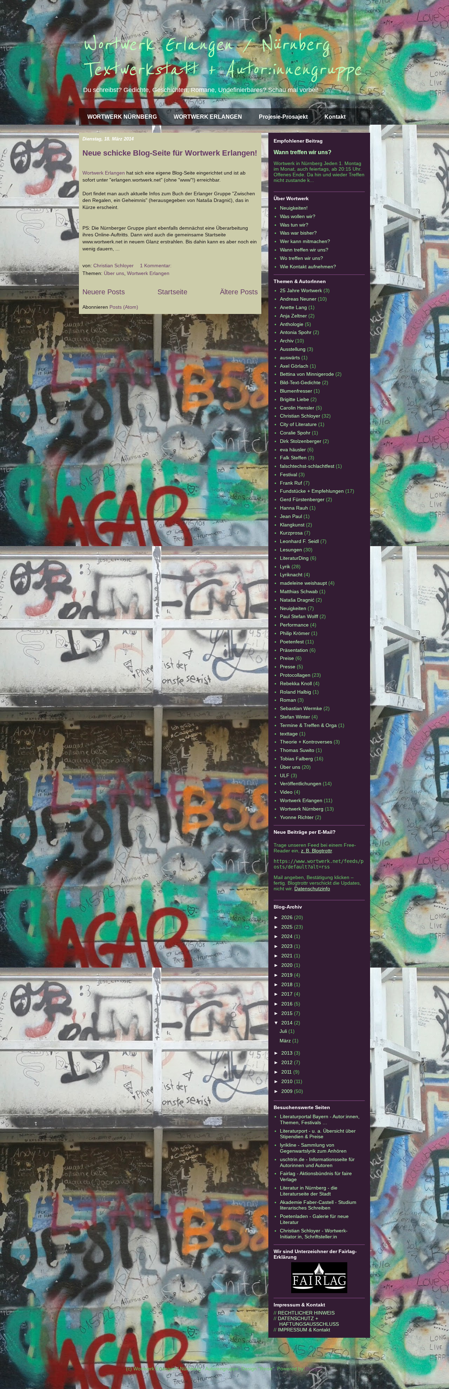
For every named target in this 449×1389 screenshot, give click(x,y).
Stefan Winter (295, 717)
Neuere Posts (103, 292)
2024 (287, 936)
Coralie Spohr (295, 432)
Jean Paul (291, 516)
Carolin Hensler (297, 408)
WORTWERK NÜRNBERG (122, 117)
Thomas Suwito (297, 750)
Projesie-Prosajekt (283, 117)
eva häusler (293, 449)
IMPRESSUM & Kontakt (304, 1329)
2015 (287, 1013)
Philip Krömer (295, 633)
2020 (287, 965)
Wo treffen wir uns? (301, 258)
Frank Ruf (291, 483)
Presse (287, 666)
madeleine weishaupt (303, 583)
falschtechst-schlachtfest (307, 466)
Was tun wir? (294, 225)
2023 (287, 946)
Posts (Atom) (123, 307)
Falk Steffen (293, 457)
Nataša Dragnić (297, 600)
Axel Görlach (294, 366)
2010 (287, 1081)
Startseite (172, 292)
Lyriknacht (291, 574)
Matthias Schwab (299, 591)
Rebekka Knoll (296, 683)
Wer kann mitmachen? (305, 241)
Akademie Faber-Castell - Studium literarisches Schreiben (318, 1205)
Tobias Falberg (296, 758)
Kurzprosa (291, 533)
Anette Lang (293, 307)
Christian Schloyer (300, 416)
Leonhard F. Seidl (299, 541)
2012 (287, 1062)
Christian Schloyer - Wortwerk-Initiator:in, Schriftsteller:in (314, 1233)
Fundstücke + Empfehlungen (312, 491)
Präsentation (294, 650)
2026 (287, 917)
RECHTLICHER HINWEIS (306, 1313)
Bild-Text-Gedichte (300, 382)
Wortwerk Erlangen (103, 173)
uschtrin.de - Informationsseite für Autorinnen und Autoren (317, 1162)
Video (286, 792)
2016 (287, 1004)
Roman (288, 700)
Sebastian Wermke (301, 708)
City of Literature (298, 424)
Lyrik (285, 566)
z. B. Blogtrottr (316, 850)
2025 (287, 927)
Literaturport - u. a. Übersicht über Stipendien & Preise (318, 1134)
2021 (287, 955)
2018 (287, 984)
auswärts (290, 357)
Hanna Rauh (294, 508)
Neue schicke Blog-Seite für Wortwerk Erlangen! (169, 153)
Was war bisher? (298, 233)
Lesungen (291, 549)
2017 (287, 994)
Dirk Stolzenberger (300, 441)
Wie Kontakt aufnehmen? (308, 266)
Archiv (287, 340)
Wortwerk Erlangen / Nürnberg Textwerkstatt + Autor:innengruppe (221, 57)
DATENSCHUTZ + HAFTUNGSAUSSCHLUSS (306, 1321)
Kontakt (335, 117)
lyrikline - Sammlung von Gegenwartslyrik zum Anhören (313, 1148)
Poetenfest (292, 641)
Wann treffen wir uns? (302, 152)
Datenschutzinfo (312, 888)
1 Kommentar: (156, 265)
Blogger (313, 1368)
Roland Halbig (295, 692)
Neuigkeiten (293, 608)
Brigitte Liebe (294, 399)
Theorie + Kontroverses (306, 742)
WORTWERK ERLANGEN (208, 117)
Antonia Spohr (295, 332)
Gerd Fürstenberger (302, 499)
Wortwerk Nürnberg (301, 809)
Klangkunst (292, 525)
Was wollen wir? (297, 216)
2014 (287, 1023)
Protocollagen (295, 675)
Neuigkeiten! (294, 208)
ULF (284, 775)
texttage (289, 733)
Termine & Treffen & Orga (308, 725)
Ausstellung (293, 349)
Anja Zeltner (293, 316)
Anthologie (291, 324)
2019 (287, 975)
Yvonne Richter (297, 817)
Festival (288, 474)
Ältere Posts (239, 292)
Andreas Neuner (298, 299)
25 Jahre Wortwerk (301, 290)
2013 (287, 1053)
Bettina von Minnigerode (307, 374)
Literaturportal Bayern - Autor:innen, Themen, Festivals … (320, 1119)
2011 (287, 1072)
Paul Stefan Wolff (299, 616)
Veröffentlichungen (300, 783)
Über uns (114, 273)
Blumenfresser (296, 391)
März (286, 1040)
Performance (294, 625)
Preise (287, 658)
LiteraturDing (294, 558)
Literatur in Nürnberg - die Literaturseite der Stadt (308, 1191)
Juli (284, 1031)
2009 (287, 1091)
